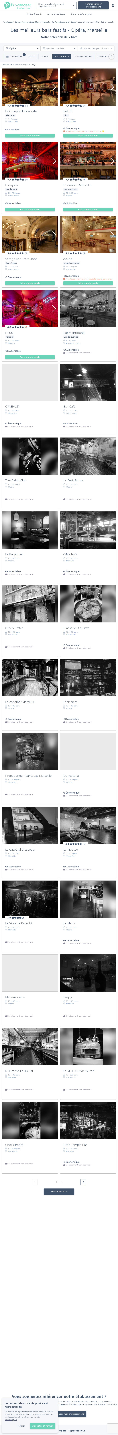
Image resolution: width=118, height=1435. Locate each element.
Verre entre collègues (56, 14)
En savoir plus (11, 1419)
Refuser (21, 1426)
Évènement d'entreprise (81, 14)
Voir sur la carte (59, 1191)
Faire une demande (30, 135)
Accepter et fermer (42, 1426)
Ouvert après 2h (105, 56)
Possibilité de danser (83, 56)
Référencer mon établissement (93, 5)
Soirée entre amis (33, 14)
